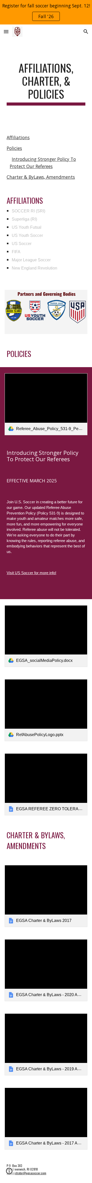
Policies (14, 148)
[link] (46, 404)
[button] (6, 31)
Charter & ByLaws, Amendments (41, 177)
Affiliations (18, 137)
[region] (46, 12)
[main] (46, 83)
